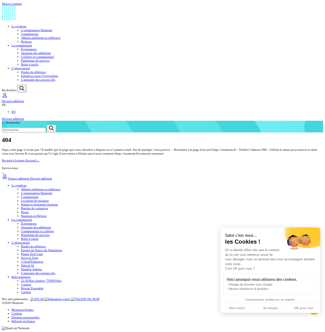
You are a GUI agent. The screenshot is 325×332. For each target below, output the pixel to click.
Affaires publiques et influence (40, 38)
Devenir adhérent (13, 101)
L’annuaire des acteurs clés (38, 79)
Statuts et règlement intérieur (39, 204)
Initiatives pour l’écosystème (39, 76)
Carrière (26, 292)
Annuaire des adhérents (36, 53)
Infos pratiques (20, 277)
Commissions (29, 34)
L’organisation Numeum (36, 30)
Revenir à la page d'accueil (20, 160)
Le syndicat (18, 26)
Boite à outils (29, 64)
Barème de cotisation (34, 208)
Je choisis (270, 308)
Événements (29, 49)
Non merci (237, 308)
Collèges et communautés (37, 57)
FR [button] (4, 105)
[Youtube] (3, 172)
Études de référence (33, 246)
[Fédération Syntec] (57, 299)
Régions (26, 41)
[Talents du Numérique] (85, 299)
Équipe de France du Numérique (41, 250)
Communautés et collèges (37, 231)
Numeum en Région (34, 216)
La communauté (21, 45)
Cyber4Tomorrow (32, 261)
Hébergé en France (23, 321)
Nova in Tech (29, 258)
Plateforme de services (35, 60)
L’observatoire (20, 68)
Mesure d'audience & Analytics (248, 289)
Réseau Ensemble (32, 288)
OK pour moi (303, 308)
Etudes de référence (33, 72)
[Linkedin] (2, 172)
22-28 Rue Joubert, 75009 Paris (41, 280)
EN (13, 112)
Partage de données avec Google (250, 284)
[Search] (22, 89)
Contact (26, 284)
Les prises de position (35, 200)
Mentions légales (22, 310)
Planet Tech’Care (32, 254)
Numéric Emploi (31, 269)
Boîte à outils (29, 239)
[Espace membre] (5, 97)
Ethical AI (27, 265)
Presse (25, 212)
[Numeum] (162, 13)
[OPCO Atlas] (37, 299)
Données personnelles (25, 317)
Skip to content (12, 3)
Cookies (16, 313)
